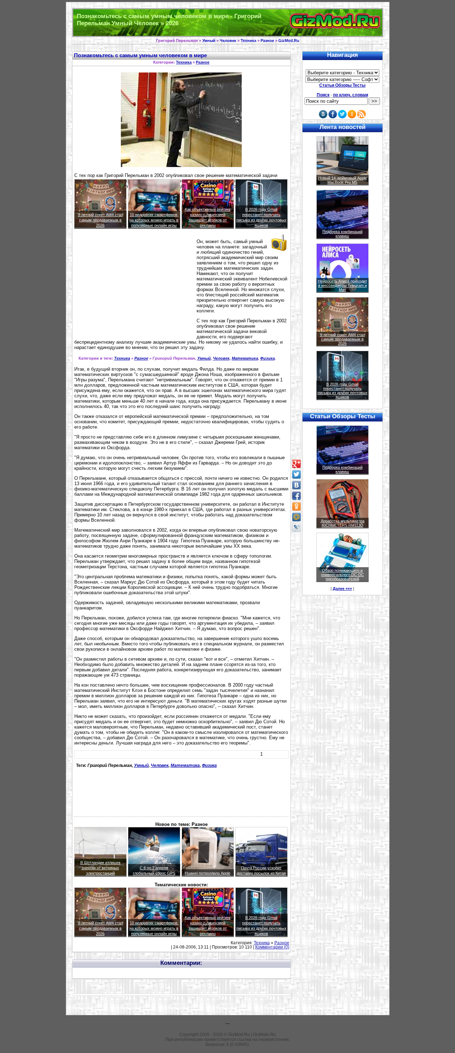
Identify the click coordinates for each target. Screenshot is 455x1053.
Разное (267, 40)
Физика (267, 358)
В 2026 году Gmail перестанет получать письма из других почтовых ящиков (342, 390)
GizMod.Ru (288, 40)
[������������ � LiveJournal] (296, 527)
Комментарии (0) (272, 947)
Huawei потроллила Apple (207, 873)
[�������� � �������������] (296, 506)
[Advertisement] (134, 289)
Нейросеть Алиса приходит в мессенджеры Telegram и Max (342, 285)
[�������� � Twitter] (296, 474)
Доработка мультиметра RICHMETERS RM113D (342, 523)
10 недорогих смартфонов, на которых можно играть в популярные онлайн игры (153, 220)
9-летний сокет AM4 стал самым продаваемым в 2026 (100, 220)
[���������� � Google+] (296, 464)
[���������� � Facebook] (296, 495)
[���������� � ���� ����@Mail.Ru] (296, 517)
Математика (245, 358)
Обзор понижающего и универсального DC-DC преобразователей (342, 574)
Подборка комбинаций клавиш (342, 234)
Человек (228, 40)
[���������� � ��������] (296, 485)
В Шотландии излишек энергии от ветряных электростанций (100, 867)
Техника (248, 40)
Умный (208, 40)
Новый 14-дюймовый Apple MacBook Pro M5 (342, 180)
